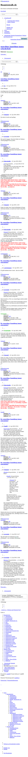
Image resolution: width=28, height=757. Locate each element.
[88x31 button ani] (24, 39)
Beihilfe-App (7, 747)
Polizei (11, 702)
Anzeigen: (4, 595)
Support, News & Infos (15, 736)
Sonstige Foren (10, 726)
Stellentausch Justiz (17, 717)
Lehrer (11, 711)
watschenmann (4, 253)
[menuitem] (13, 20)
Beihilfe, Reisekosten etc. (16, 699)
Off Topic (12, 725)
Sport (11, 734)
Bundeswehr (13, 705)
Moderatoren (10, 51)
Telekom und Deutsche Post (16, 709)
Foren (5, 692)
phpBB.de (17, 678)
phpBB (8, 674)
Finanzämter (12, 710)
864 (9, 413)
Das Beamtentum (8, 753)
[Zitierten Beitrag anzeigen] (13, 163)
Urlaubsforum (13, 732)
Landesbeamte (13, 698)
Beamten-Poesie (13, 722)
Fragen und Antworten (15, 733)
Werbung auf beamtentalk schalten (12, 744)
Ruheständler (4, 145)
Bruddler (9, 476)
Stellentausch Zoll (17, 718)
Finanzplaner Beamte (16, 39)
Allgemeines (12, 695)
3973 (10, 316)
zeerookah (3, 122)
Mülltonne (12, 737)
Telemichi (3, 100)
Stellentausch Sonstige (18, 721)
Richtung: (13, 596)
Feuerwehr (12, 703)
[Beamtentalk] (5, 1)
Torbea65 (3, 341)
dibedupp (6, 472)
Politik (11, 730)
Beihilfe (5, 749)
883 (9, 123)
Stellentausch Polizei (17, 714)
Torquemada (3, 313)
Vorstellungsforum (14, 728)
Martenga (6, 560)
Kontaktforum (13, 729)
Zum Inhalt (3, 11)
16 (9, 73)
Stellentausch (13, 713)
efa (1, 71)
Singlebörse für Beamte (15, 724)
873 (9, 147)
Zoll (10, 701)
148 (9, 255)
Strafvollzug (12, 706)
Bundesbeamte (13, 696)
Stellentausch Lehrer (17, 720)
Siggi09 (2, 412)
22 (9, 342)
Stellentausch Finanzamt (18, 715)
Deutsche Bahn (13, 707)
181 (9, 101)
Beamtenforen (10, 694)
